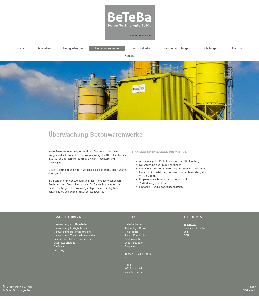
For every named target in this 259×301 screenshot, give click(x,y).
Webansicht (249, 290)
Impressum (190, 225)
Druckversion (14, 287)
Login (253, 287)
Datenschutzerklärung (194, 230)
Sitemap (28, 287)
